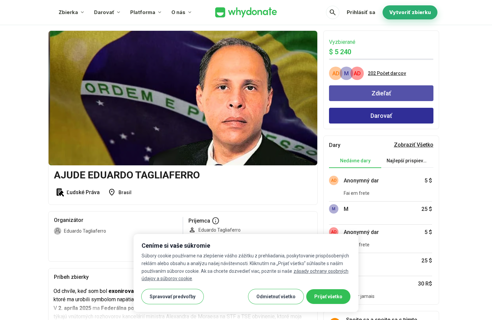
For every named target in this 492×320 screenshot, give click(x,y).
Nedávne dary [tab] (355, 160)
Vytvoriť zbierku (410, 12)
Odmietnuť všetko (276, 296)
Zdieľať (381, 93)
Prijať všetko (328, 296)
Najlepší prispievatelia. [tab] (410, 160)
